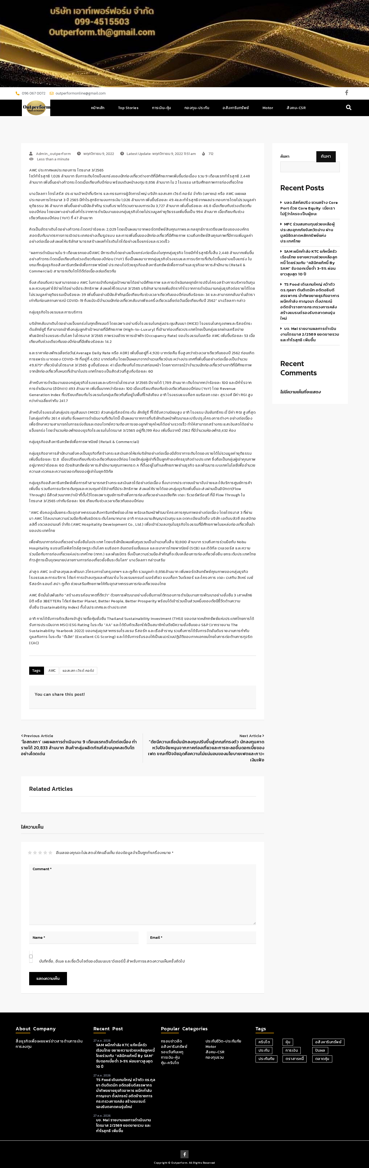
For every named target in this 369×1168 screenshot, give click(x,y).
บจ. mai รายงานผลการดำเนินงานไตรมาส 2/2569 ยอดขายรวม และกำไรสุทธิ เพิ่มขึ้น (309, 334)
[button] (349, 108)
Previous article (38, 736)
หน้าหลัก (98, 108)
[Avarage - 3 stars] (40, 853)
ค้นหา (284, 156)
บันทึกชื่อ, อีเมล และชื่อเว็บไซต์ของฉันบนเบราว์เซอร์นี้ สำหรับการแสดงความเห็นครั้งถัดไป (112, 961)
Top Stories (128, 108)
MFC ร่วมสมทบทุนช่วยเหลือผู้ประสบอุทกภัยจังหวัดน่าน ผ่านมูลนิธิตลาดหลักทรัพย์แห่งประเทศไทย (307, 232)
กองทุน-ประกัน (197, 108)
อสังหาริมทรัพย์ (236, 108)
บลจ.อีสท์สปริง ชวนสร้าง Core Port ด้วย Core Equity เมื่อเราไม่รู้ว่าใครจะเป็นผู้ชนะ (309, 208)
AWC (52, 670)
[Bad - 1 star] (29, 853)
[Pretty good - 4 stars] (45, 853)
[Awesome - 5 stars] (50, 853)
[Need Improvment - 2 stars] (35, 853)
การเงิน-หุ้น (161, 108)
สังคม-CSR (296, 108)
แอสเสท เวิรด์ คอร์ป (78, 670)
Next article (250, 736)
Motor (268, 108)
